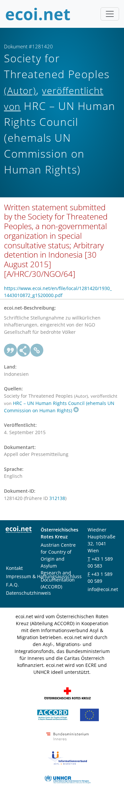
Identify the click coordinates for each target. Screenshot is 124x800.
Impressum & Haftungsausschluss (44, 576)
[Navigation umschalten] (110, 14)
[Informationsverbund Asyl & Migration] (67, 757)
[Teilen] (23, 350)
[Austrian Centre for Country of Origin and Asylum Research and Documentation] (53, 714)
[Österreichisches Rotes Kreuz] (67, 692)
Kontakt (14, 568)
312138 (57, 498)
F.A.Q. (12, 584)
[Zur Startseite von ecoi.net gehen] (38, 14)
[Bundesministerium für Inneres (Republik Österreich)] (67, 735)
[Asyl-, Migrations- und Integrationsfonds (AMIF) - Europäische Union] (89, 714)
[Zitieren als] (10, 350)
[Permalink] (37, 350)
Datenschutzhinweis (28, 593)
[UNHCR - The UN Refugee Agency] (67, 778)
